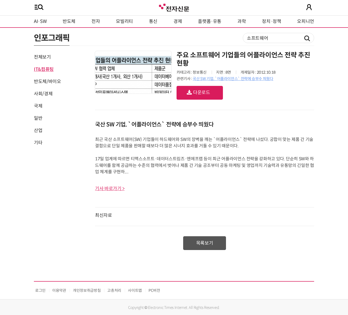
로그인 (40, 290)
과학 (241, 21)
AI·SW (40, 21)
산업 (38, 130)
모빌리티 (124, 21)
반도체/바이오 (47, 81)
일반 (38, 118)
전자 (95, 21)
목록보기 (204, 243)
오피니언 (305, 21)
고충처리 (114, 290)
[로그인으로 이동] (309, 7)
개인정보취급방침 (87, 290)
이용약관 (59, 290)
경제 (177, 21)
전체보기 (42, 57)
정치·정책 (271, 21)
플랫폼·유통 (209, 21)
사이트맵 (135, 290)
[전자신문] (174, 7)
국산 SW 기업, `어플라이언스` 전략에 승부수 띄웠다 (233, 78)
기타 (38, 143)
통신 (153, 21)
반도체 (69, 21)
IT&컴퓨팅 (44, 69)
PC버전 (154, 290)
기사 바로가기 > (110, 188)
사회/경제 (43, 94)
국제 (38, 106)
